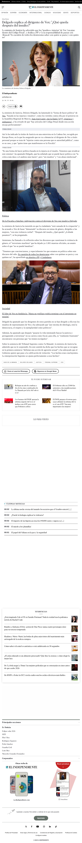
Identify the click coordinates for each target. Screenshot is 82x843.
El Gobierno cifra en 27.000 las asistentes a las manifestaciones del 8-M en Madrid (64, 388)
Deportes (75, 13)
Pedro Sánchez (7, 744)
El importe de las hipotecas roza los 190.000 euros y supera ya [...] (37, 521)
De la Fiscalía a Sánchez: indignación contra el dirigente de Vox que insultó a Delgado (39, 221)
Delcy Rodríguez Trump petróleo (36, 1)
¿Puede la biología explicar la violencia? (27, 515)
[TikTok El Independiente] (56, 827)
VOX (62, 362)
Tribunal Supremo (51, 362)
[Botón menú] (3, 7)
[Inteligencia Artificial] (21, 796)
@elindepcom (7, 97)
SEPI (4, 734)
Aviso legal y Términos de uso (28, 832)
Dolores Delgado (26, 362)
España (13, 13)
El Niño (24, 1)
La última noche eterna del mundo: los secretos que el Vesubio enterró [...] (41, 509)
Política (5, 19)
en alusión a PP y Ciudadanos (38, 257)
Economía (23, 13)
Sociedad (57, 13)
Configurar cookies (41, 835)
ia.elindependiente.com (22, 800)
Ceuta (48, 1)
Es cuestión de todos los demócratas (33, 254)
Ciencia (47, 13)
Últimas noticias (15, 1)
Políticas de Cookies (71, 832)
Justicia (39, 362)
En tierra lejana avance (67, 1)
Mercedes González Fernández (13, 754)
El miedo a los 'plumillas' (21, 526)
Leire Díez (6, 751)
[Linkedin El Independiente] (50, 827)
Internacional (35, 13)
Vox (3, 116)
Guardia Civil (7, 747)
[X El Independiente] (26, 827)
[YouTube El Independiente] (37, 827)
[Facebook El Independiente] (31, 827)
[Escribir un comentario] (21, 106)
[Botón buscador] (79, 7)
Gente (66, 13)
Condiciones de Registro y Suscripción (51, 832)
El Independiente (9, 93)
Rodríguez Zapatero (9, 741)
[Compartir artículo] (3, 106)
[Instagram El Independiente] (44, 827)
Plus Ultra (6, 738)
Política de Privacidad (11, 832)
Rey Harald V (55, 1)
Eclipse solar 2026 (8, 731)
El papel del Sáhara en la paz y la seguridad (29, 532)
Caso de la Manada (10, 362)
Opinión (4, 13)
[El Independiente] (41, 7)
